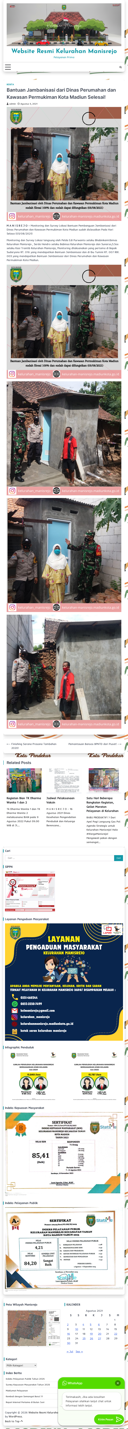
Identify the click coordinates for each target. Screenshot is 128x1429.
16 (68, 1333)
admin (12, 103)
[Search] (120, 67)
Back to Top (12, 1421)
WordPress (15, 1416)
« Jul (69, 1351)
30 (68, 1343)
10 (76, 1329)
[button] (118, 1383)
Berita (10, 84)
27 (99, 1338)
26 (91, 1338)
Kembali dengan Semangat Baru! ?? (24, 1396)
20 (99, 1333)
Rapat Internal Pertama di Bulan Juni (25, 1402)
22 (115, 1333)
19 (91, 1333)
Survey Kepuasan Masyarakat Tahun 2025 (28, 1384)
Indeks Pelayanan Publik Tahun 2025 (25, 1378)
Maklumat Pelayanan (17, 1390)
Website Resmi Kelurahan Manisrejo (64, 51)
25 (84, 1338)
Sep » (79, 1351)
